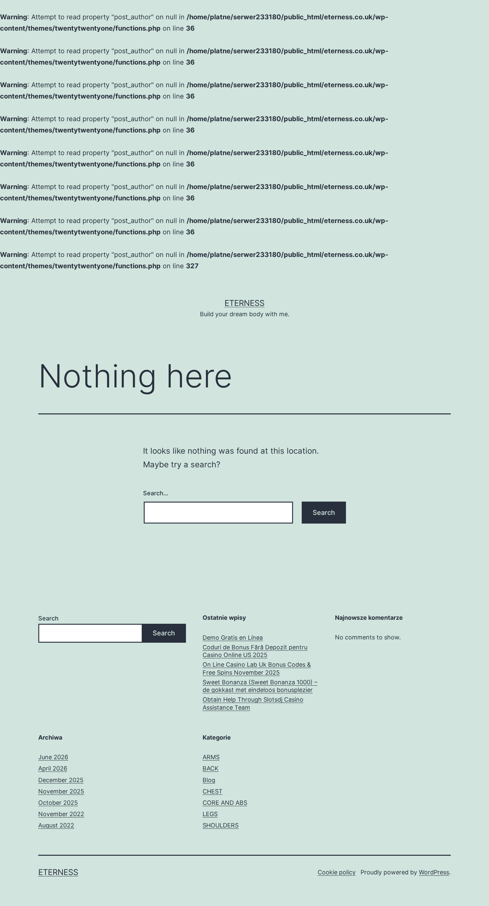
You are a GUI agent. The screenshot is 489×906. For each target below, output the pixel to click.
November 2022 (61, 813)
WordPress (434, 872)
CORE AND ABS (225, 802)
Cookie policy (337, 872)
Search (48, 618)
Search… (155, 493)
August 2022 (56, 825)
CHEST (213, 791)
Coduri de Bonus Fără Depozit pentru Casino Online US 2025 (255, 651)
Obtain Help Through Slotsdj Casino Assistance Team (253, 703)
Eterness (244, 303)
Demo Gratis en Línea (233, 637)
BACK (211, 768)
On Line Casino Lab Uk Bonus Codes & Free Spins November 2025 (257, 668)
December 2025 (60, 780)
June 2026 (53, 757)
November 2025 (61, 791)
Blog (209, 780)
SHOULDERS (221, 825)
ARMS (211, 757)
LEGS (210, 813)
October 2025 (58, 802)
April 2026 (52, 768)
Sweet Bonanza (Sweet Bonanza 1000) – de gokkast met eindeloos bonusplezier (260, 686)
